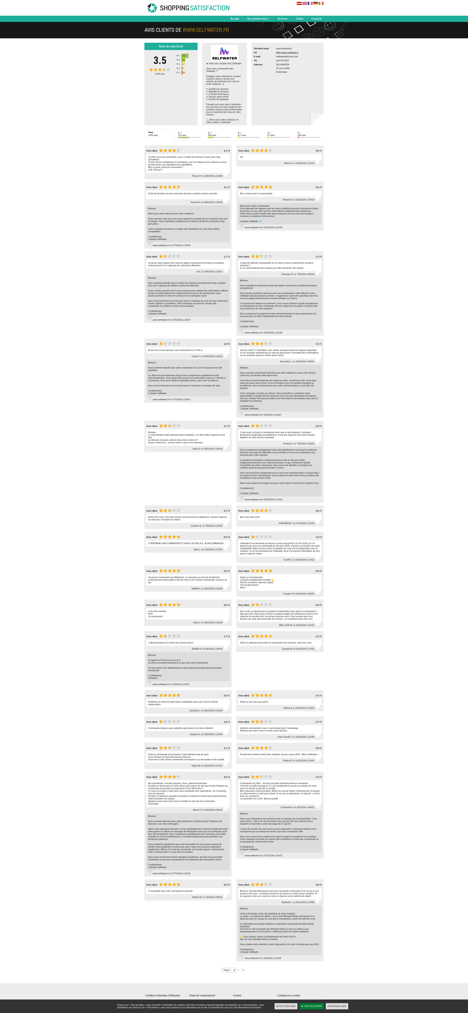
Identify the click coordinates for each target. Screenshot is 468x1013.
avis (160, 74)
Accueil (235, 18)
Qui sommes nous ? (258, 18)
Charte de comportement (202, 995)
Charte (299, 18)
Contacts (317, 18)
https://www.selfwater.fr (287, 52)
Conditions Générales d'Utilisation (162, 995)
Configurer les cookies (288, 995)
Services (283, 18)
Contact (237, 995)
